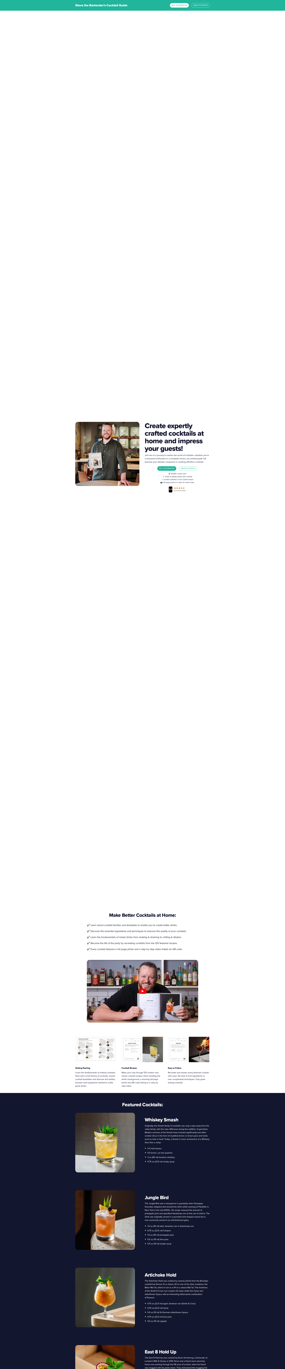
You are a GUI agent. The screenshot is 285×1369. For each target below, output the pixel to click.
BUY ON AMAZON (179, 5)
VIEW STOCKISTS (200, 5)
